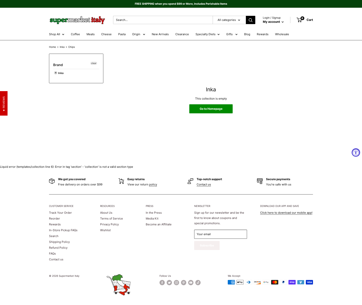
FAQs (52, 253)
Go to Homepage (211, 109)
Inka (62, 46)
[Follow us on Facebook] (162, 282)
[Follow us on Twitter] (169, 282)
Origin (136, 34)
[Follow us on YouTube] (190, 282)
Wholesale (282, 34)
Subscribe (207, 245)
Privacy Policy (109, 224)
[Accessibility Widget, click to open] (356, 152)
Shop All (54, 34)
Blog (247, 34)
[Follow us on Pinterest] (183, 282)
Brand (58, 65)
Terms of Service (111, 218)
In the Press (154, 212)
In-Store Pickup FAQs (63, 230)
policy (153, 184)
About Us (106, 212)
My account (272, 22)
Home (52, 46)
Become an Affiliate (159, 224)
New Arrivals (160, 34)
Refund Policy (58, 247)
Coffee (75, 34)
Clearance (182, 34)
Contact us (204, 184)
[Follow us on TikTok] (198, 282)
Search (53, 236)
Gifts (229, 34)
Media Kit (152, 218)
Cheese (106, 34)
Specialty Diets (206, 34)
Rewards (262, 34)
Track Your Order (60, 212)
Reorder (54, 218)
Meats (91, 34)
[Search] (250, 20)
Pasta (122, 34)
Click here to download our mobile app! (286, 212)
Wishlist (105, 230)
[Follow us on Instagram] (176, 282)
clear (93, 63)
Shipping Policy (59, 242)
